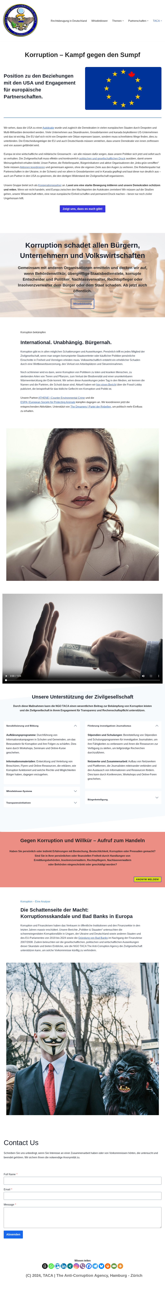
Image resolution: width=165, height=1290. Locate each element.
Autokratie (48, 127)
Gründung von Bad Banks (93, 938)
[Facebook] (89, 1266)
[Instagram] (76, 1266)
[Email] (114, 1266)
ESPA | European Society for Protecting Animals (47, 402)
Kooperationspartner (50, 185)
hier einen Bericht (106, 384)
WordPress (34, 1286)
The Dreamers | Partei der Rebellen (90, 406)
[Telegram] (95, 1266)
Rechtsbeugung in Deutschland (69, 20)
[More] (120, 1266)
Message (10, 1204)
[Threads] (45, 1266)
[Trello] (57, 1266)
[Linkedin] (64, 1266)
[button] (123, 20)
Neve (5, 1286)
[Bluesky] (101, 1266)
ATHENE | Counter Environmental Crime (61, 397)
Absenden (13, 1234)
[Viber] (82, 1266)
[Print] (108, 1266)
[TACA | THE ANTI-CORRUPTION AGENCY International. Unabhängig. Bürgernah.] (20, 21)
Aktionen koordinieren (32, 167)
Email (8, 1189)
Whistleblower (99, 20)
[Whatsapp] (51, 1266)
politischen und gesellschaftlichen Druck (102, 158)
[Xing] (70, 1266)
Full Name (10, 1174)
